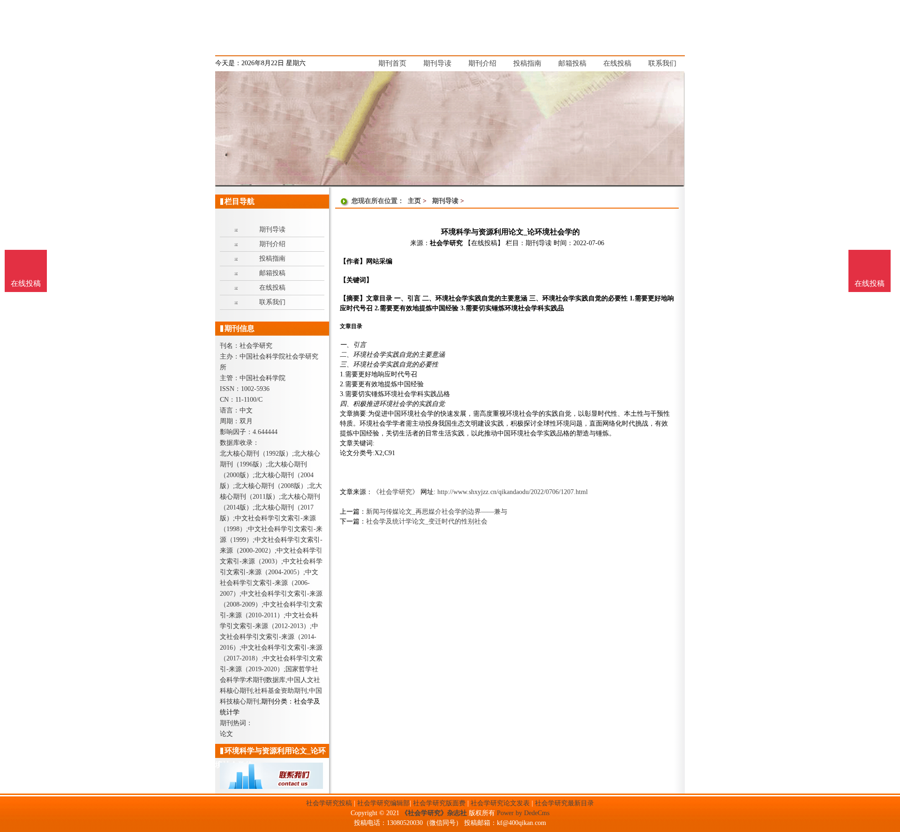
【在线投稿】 (484, 243)
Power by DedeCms (523, 813)
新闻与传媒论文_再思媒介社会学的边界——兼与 (436, 511)
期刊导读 (445, 200)
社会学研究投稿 (329, 803)
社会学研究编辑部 (383, 803)
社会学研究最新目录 (564, 803)
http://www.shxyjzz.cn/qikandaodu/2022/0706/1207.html (512, 491)
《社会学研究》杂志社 (434, 813)
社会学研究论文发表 (500, 803)
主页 (414, 200)
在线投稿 (870, 283)
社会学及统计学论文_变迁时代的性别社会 (427, 521)
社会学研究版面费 (439, 803)
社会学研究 (446, 243)
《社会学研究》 (396, 491)
